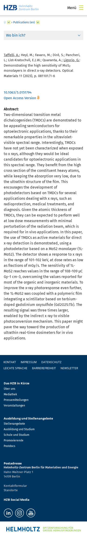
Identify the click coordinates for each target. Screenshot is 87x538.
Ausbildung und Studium (19, 429)
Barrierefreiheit (44, 368)
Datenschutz (51, 362)
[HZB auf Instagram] (19, 513)
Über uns (9, 388)
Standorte (11, 490)
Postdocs (9, 446)
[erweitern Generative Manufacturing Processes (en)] (8, 22)
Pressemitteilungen (16, 400)
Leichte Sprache (15, 368)
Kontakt (9, 362)
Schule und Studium (16, 434)
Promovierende (13, 440)
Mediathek (10, 394)
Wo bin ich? (15, 35)
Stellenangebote (14, 423)
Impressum (29, 362)
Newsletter (69, 368)
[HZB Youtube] (30, 513)
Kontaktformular (15, 485)
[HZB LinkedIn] (8, 513)
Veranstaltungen (14, 405)
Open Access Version (20, 98)
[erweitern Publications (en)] (38, 22)
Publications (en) (24, 22)
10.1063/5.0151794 (18, 92)
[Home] (21, 7)
